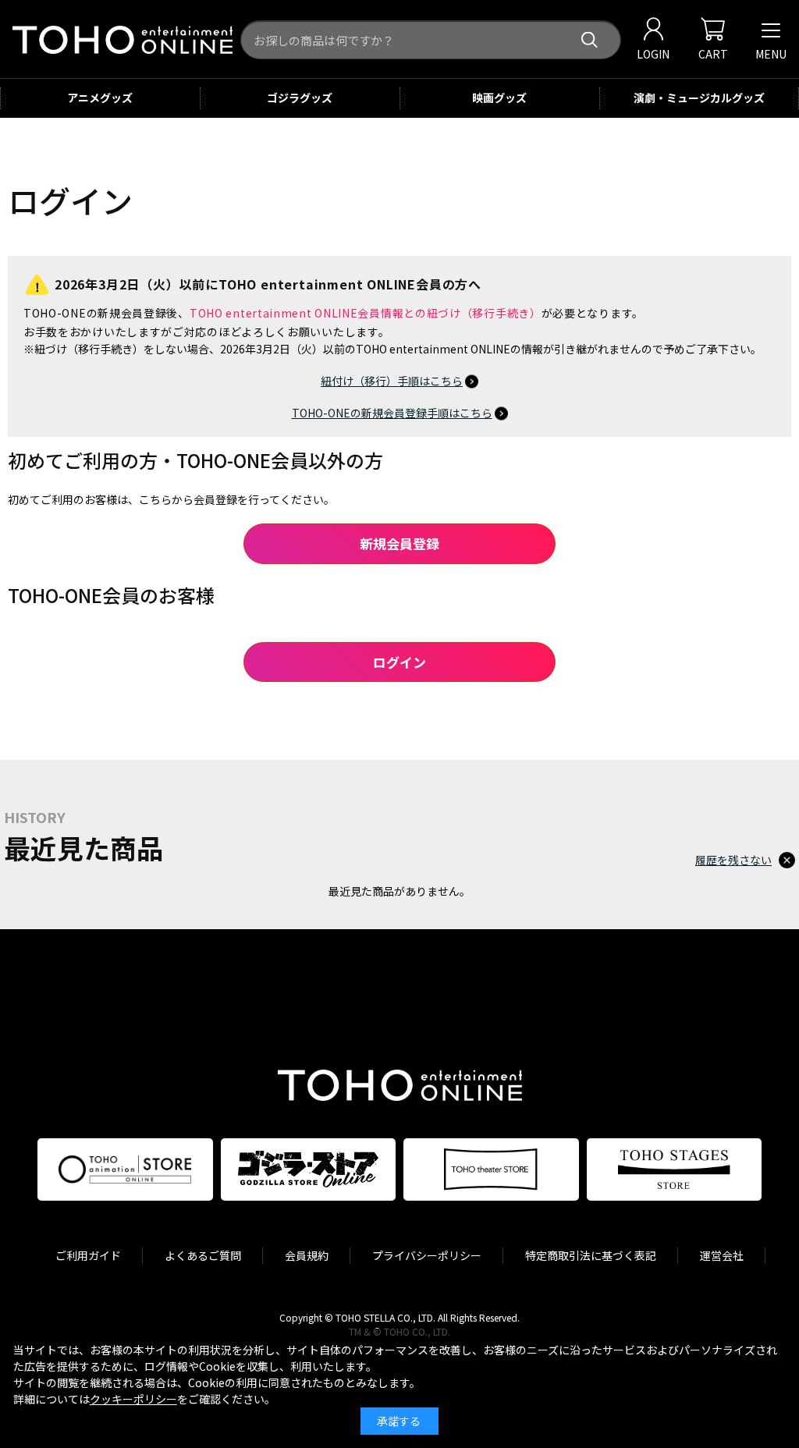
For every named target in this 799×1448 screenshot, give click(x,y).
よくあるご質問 (203, 1255)
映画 (499, 97)
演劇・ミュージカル (699, 97)
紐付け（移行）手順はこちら (392, 381)
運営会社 (722, 1255)
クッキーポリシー (133, 1399)
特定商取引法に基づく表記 (590, 1255)
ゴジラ (299, 97)
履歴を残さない (733, 860)
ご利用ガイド (88, 1255)
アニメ (100, 97)
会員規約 (306, 1255)
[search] (589, 40)
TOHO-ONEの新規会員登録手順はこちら (392, 413)
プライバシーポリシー (426, 1255)
